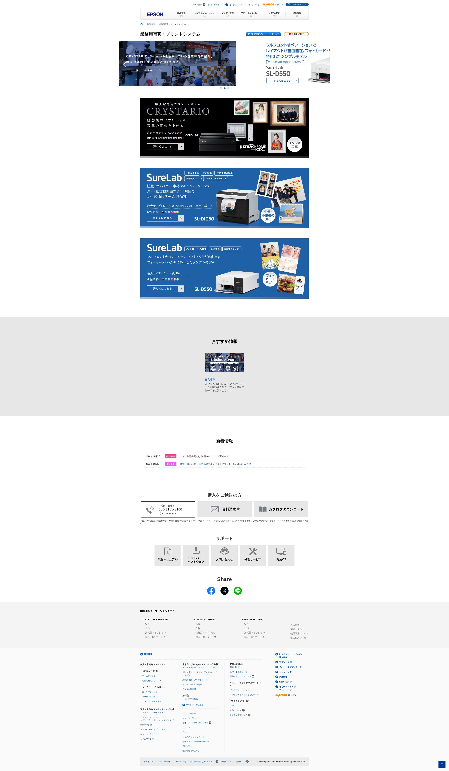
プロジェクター (189, 713)
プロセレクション (150, 697)
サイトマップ (149, 761)
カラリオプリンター (150, 692)
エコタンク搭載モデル (151, 701)
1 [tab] (221, 88)
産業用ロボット (236, 667)
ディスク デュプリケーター (194, 737)
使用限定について (299, 633)
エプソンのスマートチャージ (152, 712)
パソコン (186, 727)
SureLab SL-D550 (252, 619)
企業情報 (283, 677)
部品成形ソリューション (240, 676)
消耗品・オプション (155, 632)
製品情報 (151, 24)
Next (326, 63)
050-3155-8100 (170, 509)
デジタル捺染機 (189, 689)
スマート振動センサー (239, 672)
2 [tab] (225, 88)
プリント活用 (285, 662)
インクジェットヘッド (239, 690)
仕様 (147, 628)
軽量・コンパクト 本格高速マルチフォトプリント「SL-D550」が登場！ (216, 464)
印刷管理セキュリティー (193, 751)
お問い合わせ (213, 5)
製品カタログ (297, 629)
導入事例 (295, 625)
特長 (147, 624)
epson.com (241, 761)
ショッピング (285, 672)
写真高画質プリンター (151, 681)
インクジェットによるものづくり (244, 695)
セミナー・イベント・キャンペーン (244, 5)
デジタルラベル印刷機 (192, 684)
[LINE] (238, 588)
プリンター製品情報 (194, 705)
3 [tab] (228, 88)
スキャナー (187, 732)
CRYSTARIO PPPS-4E (155, 619)
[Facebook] (211, 588)
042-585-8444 (168, 513)
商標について (227, 761)
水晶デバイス (236, 710)
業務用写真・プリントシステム (157, 611)
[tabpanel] (224, 63)
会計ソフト (187, 746)
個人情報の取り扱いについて (202, 761)
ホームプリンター (150, 676)
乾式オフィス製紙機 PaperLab (195, 741)
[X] (224, 588)
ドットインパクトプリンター (152, 729)
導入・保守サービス (155, 637)
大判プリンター (147, 725)
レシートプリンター (149, 734)
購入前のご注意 (298, 638)
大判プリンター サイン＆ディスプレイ (199, 667)
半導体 (233, 705)
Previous (122, 63)
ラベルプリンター (148, 739)
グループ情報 (196, 5)
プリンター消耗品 (190, 699)
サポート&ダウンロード (290, 667)
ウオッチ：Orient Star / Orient (195, 723)
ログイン (279, 5)
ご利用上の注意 (180, 761)
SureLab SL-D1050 (204, 619)
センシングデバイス (238, 715)
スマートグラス (189, 718)
